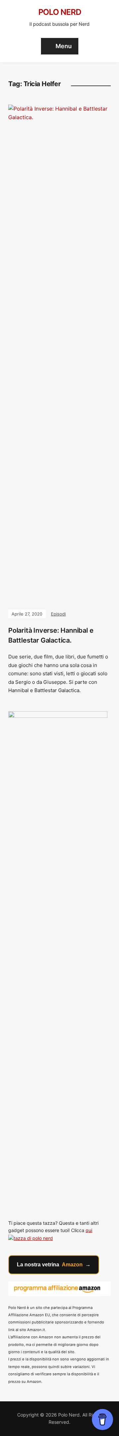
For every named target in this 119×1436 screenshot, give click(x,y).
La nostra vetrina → (54, 1264)
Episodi (58, 614)
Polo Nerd (59, 12)
